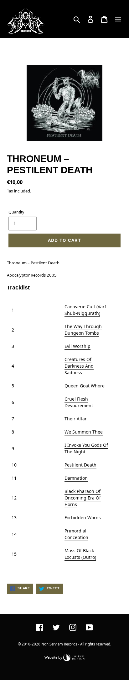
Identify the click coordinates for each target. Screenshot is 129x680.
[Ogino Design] (74, 657)
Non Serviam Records (59, 644)
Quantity (16, 212)
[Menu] (118, 19)
